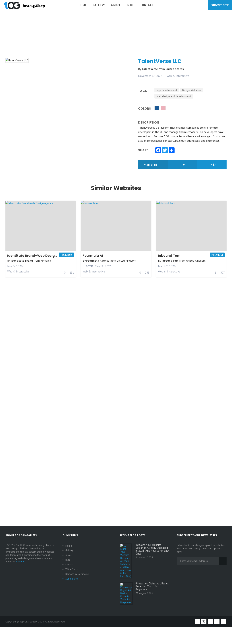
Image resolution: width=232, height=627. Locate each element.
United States (174, 69)
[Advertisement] (116, 42)
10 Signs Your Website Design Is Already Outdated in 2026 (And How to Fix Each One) (152, 549)
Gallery (99, 5)
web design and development (174, 96)
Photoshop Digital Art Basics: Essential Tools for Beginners (152, 586)
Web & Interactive (178, 76)
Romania (45, 260)
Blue (156, 108)
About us (21, 561)
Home (82, 5)
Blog (130, 5)
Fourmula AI (93, 255)
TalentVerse (150, 69)
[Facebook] (158, 150)
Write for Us (71, 569)
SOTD (89, 266)
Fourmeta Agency (97, 260)
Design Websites (191, 90)
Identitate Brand (22, 260)
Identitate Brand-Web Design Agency (39, 255)
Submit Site (220, 5)
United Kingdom (126, 260)
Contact (146, 5)
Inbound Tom (169, 255)
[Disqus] (116, 368)
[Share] (172, 150)
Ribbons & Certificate (77, 574)
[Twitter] (165, 150)
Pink (163, 108)
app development (167, 90)
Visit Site (151, 164)
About (116, 5)
